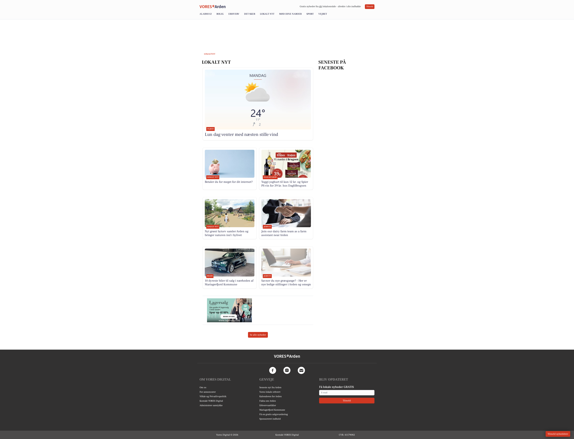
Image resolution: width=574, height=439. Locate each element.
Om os (203, 387)
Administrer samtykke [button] (211, 405)
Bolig (220, 13)
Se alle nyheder (258, 334)
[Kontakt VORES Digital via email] (301, 370)
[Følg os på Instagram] (287, 370)
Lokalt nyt (267, 13)
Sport (310, 13)
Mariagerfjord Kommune (272, 409)
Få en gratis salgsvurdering (273, 414)
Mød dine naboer (290, 13)
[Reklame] (229, 310)
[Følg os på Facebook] (272, 370)
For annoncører (208, 391)
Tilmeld (369, 6)
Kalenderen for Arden (270, 396)
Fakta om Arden (267, 400)
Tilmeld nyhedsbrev (558, 433)
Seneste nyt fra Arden (270, 387)
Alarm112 (206, 13)
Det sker (249, 13)
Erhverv (233, 13)
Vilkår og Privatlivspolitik (213, 396)
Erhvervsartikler (267, 405)
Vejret (322, 13)
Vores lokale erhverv (270, 391)
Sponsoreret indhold (270, 418)
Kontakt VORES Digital (211, 400)
